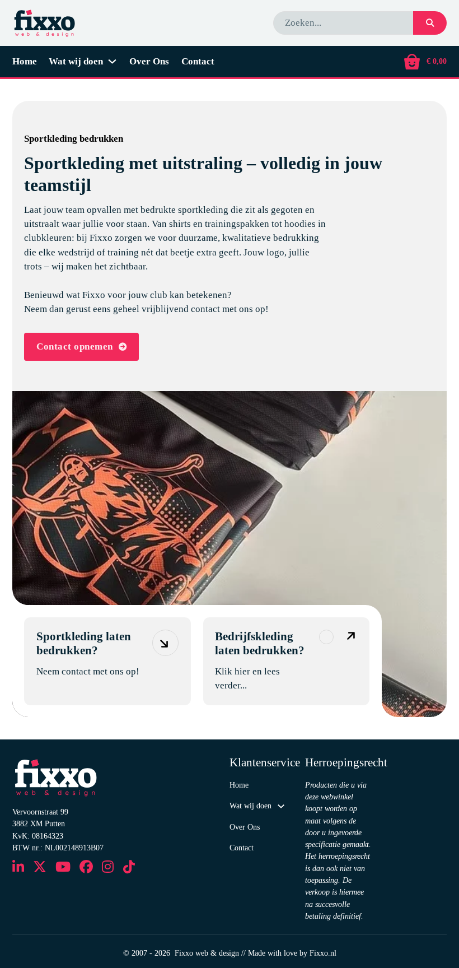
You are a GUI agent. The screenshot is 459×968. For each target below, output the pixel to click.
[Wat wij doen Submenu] (112, 61)
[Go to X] (39, 868)
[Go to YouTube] (63, 868)
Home (24, 61)
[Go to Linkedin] (18, 868)
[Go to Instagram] (108, 868)
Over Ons (149, 61)
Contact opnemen (74, 346)
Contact (197, 61)
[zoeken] (430, 23)
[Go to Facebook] (86, 868)
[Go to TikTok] (129, 868)
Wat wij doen (76, 61)
